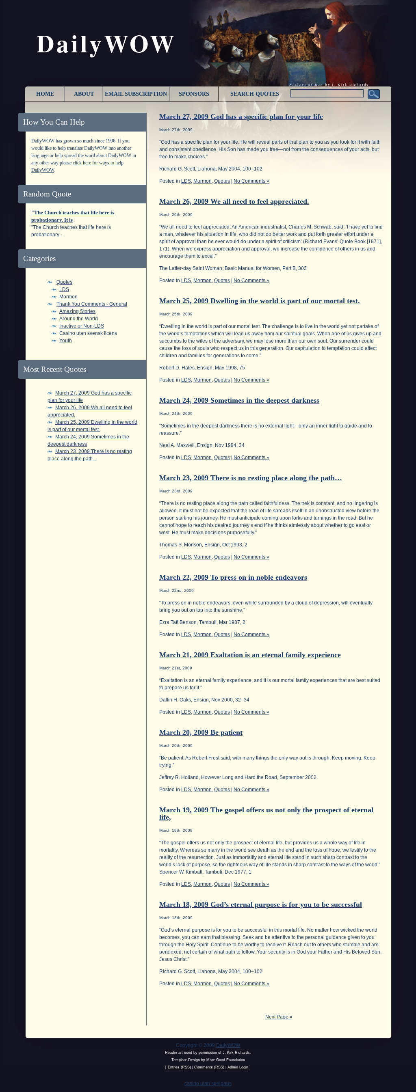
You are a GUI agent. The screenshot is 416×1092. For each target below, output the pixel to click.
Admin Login (238, 1067)
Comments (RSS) (209, 1067)
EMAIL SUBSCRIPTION (136, 94)
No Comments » (251, 181)
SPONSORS (194, 94)
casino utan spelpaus (208, 1083)
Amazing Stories (77, 311)
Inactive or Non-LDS (81, 326)
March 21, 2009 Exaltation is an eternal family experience (250, 655)
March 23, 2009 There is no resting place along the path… (250, 478)
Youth (65, 340)
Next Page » (278, 1017)
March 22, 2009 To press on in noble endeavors (233, 577)
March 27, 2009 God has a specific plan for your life (241, 116)
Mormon (68, 297)
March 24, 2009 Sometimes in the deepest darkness (239, 400)
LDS (64, 289)
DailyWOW (228, 1045)
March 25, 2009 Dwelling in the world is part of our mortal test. (259, 301)
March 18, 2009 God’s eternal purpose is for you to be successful (260, 904)
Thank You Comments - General (91, 304)
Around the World (78, 319)
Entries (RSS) (179, 1067)
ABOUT (84, 94)
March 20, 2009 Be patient (201, 732)
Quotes (64, 282)
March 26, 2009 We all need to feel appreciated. (234, 201)
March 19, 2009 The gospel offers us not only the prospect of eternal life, (266, 813)
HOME (45, 94)
